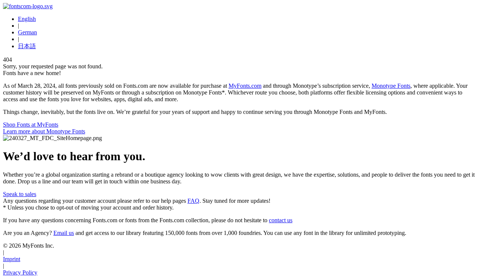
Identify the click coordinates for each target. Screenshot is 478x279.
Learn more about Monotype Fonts (44, 131)
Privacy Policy (20, 272)
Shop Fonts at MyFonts (30, 124)
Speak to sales (19, 194)
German (27, 32)
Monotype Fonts (391, 86)
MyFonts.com (245, 86)
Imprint (11, 259)
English (27, 19)
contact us (280, 220)
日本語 (27, 46)
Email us (63, 233)
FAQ (193, 201)
